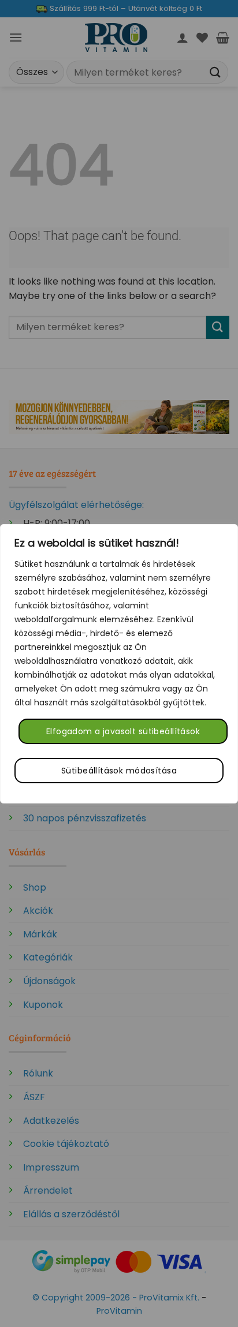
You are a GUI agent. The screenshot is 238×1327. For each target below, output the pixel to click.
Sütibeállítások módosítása (119, 770)
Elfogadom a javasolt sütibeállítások (123, 731)
